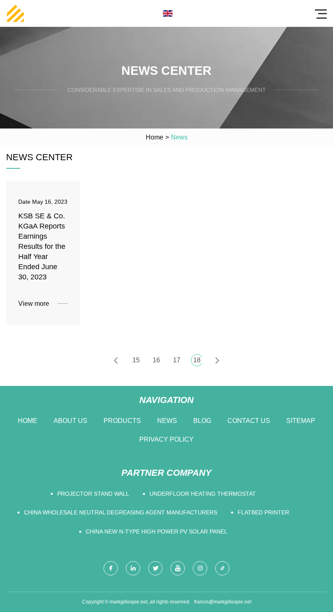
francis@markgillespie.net (222, 602)
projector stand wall (93, 493)
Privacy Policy (166, 439)
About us (70, 420)
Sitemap (300, 420)
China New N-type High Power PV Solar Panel (156, 531)
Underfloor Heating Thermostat (202, 493)
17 (176, 360)
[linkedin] (133, 568)
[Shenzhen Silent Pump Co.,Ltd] (15, 13)
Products (122, 420)
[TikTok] (222, 568)
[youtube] (178, 568)
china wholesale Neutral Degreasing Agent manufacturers (120, 512)
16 (156, 360)
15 (136, 360)
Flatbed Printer (263, 512)
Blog (202, 420)
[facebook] (111, 568)
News (167, 420)
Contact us (248, 420)
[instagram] (200, 568)
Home (154, 137)
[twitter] (155, 568)
